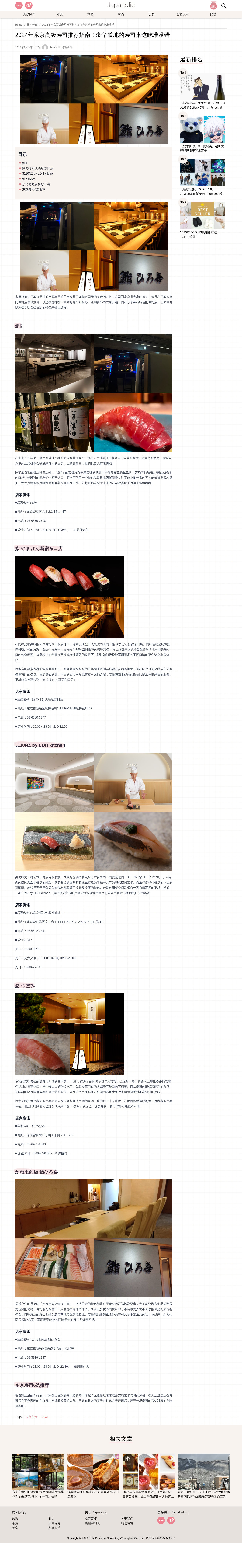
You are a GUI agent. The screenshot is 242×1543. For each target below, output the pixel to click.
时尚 (121, 14)
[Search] (224, 6)
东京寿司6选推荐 (33, 189)
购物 (213, 14)
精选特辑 (127, 1523)
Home (18, 24)
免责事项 (91, 1518)
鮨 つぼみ (28, 178)
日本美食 (32, 24)
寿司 (45, 1417)
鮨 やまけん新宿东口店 (37, 168)
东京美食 (31, 1417)
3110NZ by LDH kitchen (38, 173)
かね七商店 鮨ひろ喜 (36, 184)
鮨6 (24, 163)
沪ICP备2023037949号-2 (160, 1538)
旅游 (90, 14)
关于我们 (127, 1518)
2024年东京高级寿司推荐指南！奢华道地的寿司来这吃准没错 (78, 24)
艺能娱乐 (182, 14)
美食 (152, 14)
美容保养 (29, 14)
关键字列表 (92, 1523)
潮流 (60, 14)
